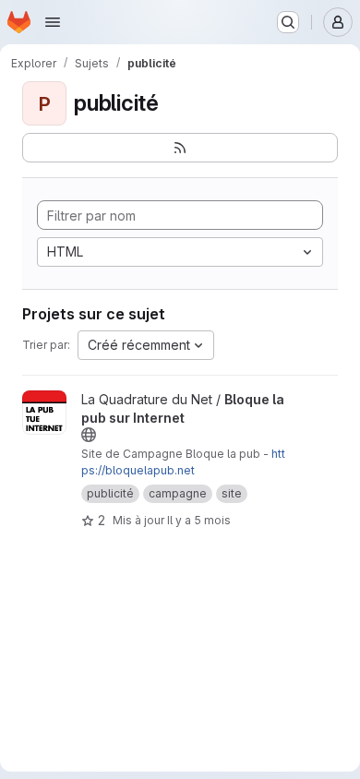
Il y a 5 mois (199, 520)
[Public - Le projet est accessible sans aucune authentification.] (88, 434)
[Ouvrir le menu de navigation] (52, 22)
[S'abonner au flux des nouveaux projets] (180, 147)
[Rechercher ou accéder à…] (288, 22)
